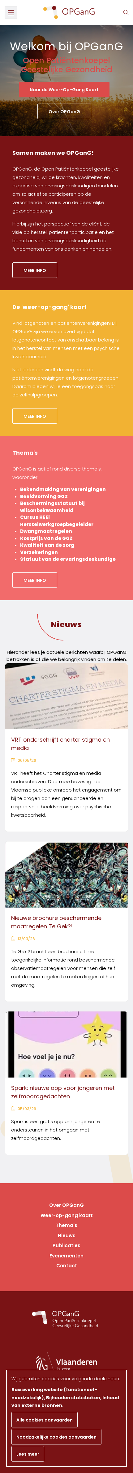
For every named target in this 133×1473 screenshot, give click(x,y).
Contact (66, 1265)
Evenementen (66, 1255)
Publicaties (66, 1245)
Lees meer (27, 1454)
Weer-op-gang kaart (67, 1215)
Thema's (66, 1225)
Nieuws (66, 624)
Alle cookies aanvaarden (44, 1420)
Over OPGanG (64, 112)
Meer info (35, 270)
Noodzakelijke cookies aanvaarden (56, 1437)
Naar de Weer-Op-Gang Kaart (64, 90)
